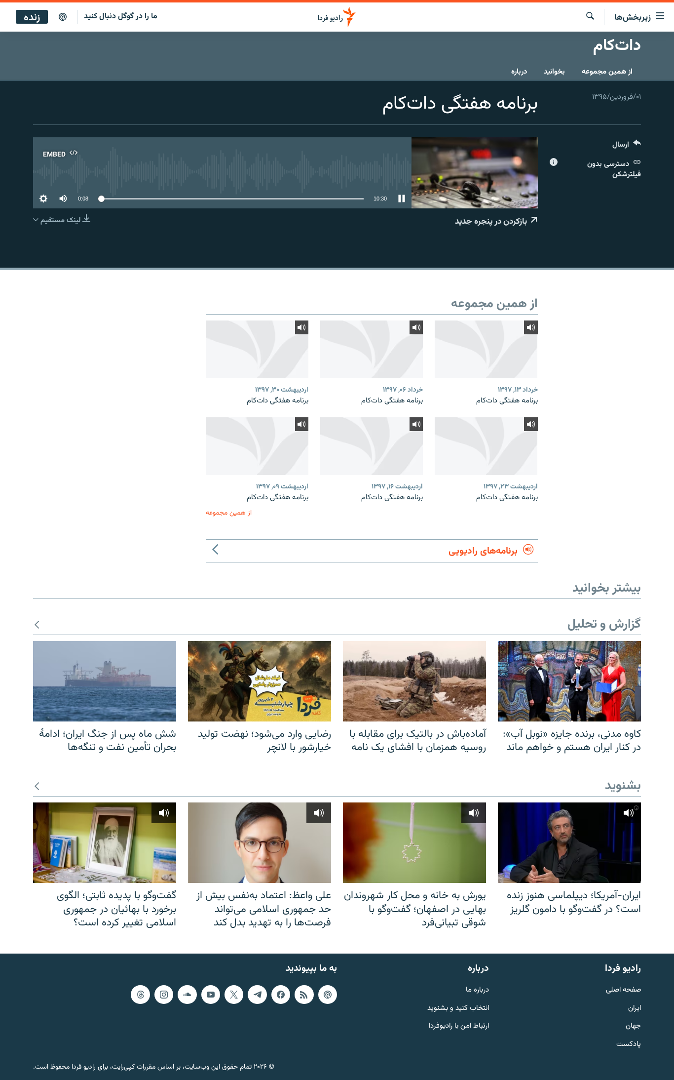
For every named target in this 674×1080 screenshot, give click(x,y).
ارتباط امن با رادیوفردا (459, 1026)
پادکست (628, 1045)
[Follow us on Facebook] (280, 994)
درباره (519, 72)
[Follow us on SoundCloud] (187, 994)
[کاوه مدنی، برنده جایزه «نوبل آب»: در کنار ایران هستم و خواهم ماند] (569, 681)
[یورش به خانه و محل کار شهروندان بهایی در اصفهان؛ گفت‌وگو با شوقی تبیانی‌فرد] (414, 842)
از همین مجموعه (607, 72)
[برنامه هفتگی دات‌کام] (486, 349)
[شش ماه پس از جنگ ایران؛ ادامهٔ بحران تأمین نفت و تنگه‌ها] (104, 681)
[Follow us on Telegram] (257, 994)
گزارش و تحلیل (604, 625)
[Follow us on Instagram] (163, 994)
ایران (634, 1008)
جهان (633, 1026)
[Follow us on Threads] (140, 994)
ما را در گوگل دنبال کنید (120, 16)
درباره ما (477, 990)
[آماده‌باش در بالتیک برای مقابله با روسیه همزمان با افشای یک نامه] (414, 681)
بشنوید (623, 786)
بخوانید (554, 72)
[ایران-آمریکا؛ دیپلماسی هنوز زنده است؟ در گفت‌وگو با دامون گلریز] (569, 842)
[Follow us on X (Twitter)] (234, 994)
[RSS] (304, 994)
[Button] (626, 147)
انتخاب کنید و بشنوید (458, 1008)
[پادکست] (62, 17)
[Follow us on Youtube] (210, 994)
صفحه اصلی (623, 990)
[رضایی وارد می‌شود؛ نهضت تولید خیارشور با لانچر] (259, 681)
